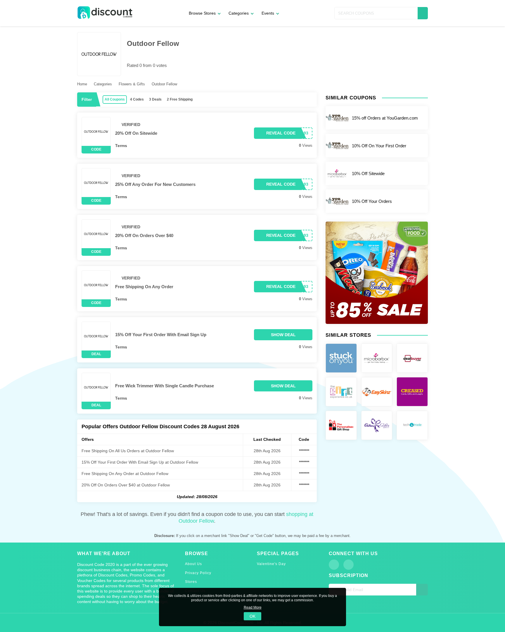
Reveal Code (280, 133)
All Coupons (115, 99)
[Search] (423, 13)
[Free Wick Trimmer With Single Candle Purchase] (96, 387)
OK (252, 616)
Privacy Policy (198, 573)
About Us (193, 564)
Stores (191, 582)
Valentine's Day (271, 564)
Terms (121, 145)
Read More (253, 607)
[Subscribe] (422, 589)
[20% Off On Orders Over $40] (96, 233)
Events (268, 13)
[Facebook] (334, 565)
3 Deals (155, 99)
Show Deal (283, 334)
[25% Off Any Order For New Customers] (96, 182)
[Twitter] (348, 565)
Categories (239, 13)
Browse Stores (202, 13)
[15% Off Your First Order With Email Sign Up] (96, 336)
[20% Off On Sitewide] (96, 131)
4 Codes (137, 99)
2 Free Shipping (180, 99)
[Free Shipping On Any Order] (96, 285)
